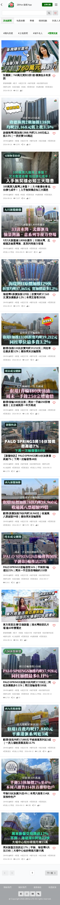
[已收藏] (55, 12)
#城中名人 (38, 33)
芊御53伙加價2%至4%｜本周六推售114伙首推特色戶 (26, 795)
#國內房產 (8, 33)
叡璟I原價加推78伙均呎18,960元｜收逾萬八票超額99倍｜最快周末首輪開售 (26, 515)
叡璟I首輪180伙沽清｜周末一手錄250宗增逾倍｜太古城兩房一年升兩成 (26, 403)
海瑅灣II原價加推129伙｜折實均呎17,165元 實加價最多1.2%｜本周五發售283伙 (26, 296)
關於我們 (22, 887)
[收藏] (54, 76)
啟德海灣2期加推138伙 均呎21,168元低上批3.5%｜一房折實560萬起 (26, 134)
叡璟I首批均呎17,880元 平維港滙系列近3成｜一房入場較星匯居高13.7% (27, 741)
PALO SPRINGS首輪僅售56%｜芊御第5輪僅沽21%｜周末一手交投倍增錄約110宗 (26, 569)
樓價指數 (43, 20)
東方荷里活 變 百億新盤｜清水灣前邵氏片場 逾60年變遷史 (26, 626)
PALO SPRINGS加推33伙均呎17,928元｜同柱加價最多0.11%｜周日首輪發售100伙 (27, 684)
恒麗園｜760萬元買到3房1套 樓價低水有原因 (27, 77)
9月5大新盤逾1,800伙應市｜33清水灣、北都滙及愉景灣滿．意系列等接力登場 (26, 242)
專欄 (32, 20)
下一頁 (50, 873)
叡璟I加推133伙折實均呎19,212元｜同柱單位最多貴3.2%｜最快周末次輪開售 (27, 349)
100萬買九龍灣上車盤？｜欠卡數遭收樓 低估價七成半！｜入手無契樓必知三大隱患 (26, 188)
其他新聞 (7, 20)
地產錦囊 (20, 20)
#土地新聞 (23, 33)
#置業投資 (52, 33)
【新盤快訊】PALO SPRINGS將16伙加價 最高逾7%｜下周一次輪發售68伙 (27, 457)
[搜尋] (49, 12)
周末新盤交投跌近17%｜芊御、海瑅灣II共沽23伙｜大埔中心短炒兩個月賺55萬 (26, 849)
